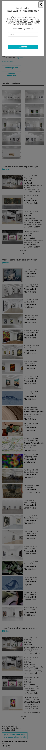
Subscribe (23, 47)
